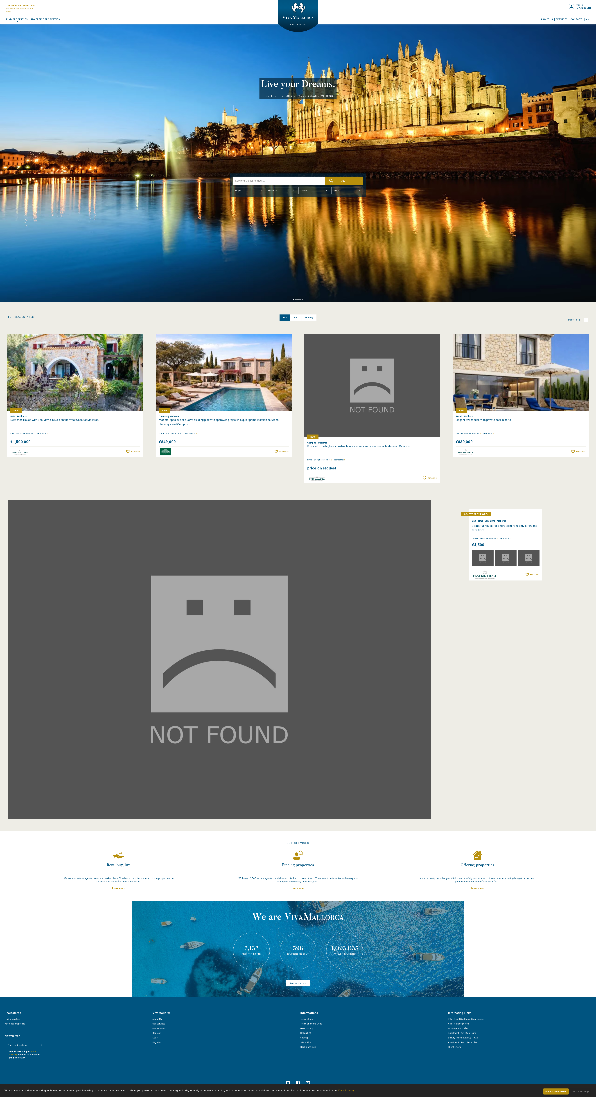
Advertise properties (15, 1023)
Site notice (305, 1042)
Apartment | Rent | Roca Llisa (462, 1042)
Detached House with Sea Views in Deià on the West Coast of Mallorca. (54, 419)
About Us (547, 19)
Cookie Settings (580, 1091)
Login (155, 1037)
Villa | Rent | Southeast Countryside (465, 1019)
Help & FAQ (306, 1033)
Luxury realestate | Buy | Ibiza (463, 1037)
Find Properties (17, 19)
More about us (298, 983)
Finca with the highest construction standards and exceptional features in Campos (358, 446)
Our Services (158, 1023)
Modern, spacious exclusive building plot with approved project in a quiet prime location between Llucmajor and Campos (219, 422)
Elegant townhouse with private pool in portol (484, 419)
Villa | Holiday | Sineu (458, 1023)
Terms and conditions (311, 1023)
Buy (285, 317)
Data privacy (306, 1028)
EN (587, 19)
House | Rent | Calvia (458, 1028)
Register (156, 1042)
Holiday (309, 317)
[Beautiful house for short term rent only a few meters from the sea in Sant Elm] (219, 659)
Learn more (118, 888)
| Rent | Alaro (454, 1047)
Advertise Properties (45, 19)
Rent (295, 317)
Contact (576, 19)
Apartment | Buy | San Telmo (462, 1033)
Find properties (12, 1019)
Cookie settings (308, 1047)
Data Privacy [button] (346, 1090)
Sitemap (304, 1037)
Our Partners (158, 1028)
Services (561, 19)
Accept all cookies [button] (556, 1091)
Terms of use (306, 1019)
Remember (135, 452)
